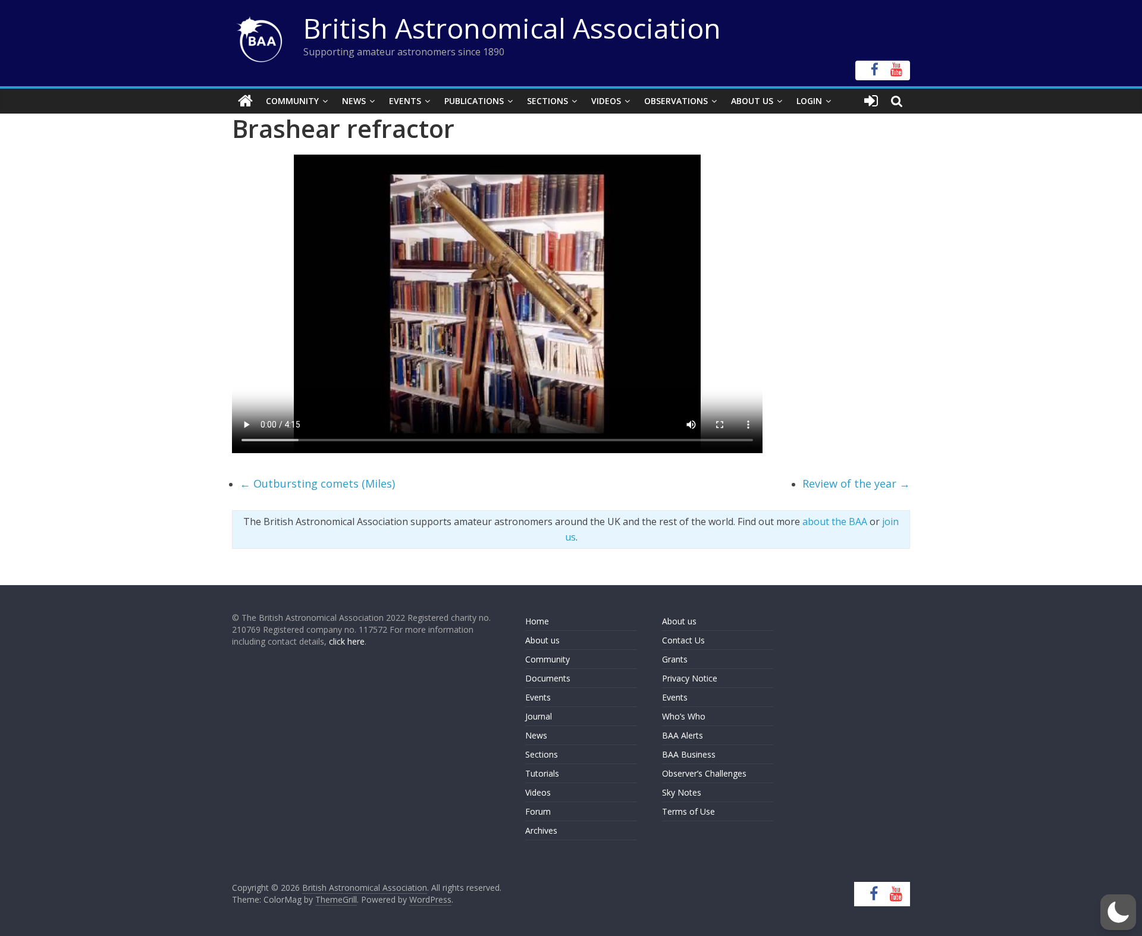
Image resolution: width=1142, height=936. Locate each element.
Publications (474, 100)
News (354, 100)
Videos (606, 100)
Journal (538, 716)
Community (292, 100)
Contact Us (683, 640)
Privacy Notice (689, 678)
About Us (752, 100)
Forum (538, 811)
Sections (547, 100)
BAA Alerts (682, 735)
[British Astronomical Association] (245, 101)
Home (537, 621)
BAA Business (689, 754)
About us (542, 640)
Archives (541, 830)
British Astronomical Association (512, 28)
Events (405, 100)
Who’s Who (683, 716)
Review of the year (856, 483)
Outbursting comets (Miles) (317, 483)
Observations (676, 100)
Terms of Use (688, 811)
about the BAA (834, 521)
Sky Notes (681, 792)
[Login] (871, 101)
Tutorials (542, 773)
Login (809, 100)
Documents (547, 678)
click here (347, 641)
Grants (675, 659)
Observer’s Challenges (704, 773)
